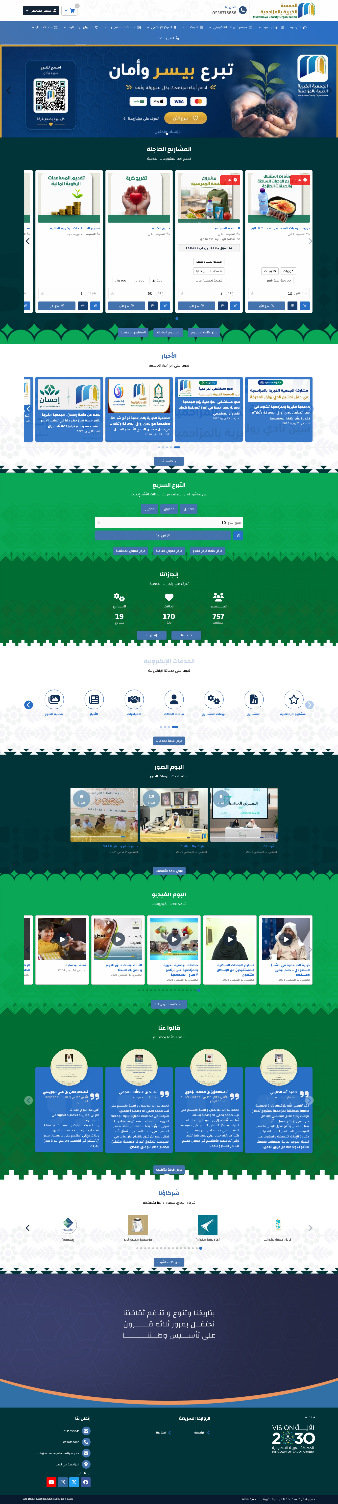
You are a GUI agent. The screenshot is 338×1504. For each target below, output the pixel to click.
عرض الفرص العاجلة (169, 551)
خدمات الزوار (44, 27)
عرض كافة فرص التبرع (207, 551)
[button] (8, 90)
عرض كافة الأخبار (169, 461)
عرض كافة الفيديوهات (169, 1004)
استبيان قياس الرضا (80, 27)
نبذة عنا (186, 635)
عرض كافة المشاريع (204, 332)
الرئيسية (295, 27)
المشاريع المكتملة (133, 332)
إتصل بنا (151, 635)
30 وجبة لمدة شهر (279, 280)
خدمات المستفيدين (122, 27)
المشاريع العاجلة (168, 332)
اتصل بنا (169, 38)
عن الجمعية (271, 27)
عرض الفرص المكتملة (130, 551)
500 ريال (120, 280)
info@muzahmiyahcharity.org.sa (58, 1453)
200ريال (169, 509)
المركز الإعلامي (161, 27)
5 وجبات (288, 271)
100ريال (189, 509)
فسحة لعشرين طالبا (209, 271)
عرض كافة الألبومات (169, 871)
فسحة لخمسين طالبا (209, 280)
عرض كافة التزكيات (169, 1170)
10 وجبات (270, 271)
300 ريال (139, 280)
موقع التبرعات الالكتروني (230, 27)
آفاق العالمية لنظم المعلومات (40, 1499)
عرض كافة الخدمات (169, 741)
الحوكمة (192, 27)
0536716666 (71, 1442)
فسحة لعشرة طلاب (209, 261)
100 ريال (157, 280)
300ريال (150, 509)
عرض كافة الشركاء (169, 1262)
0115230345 (71, 1431)
